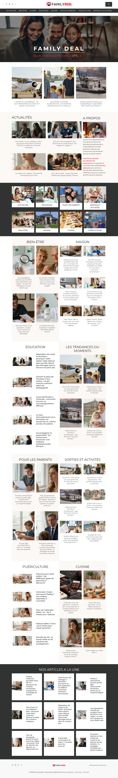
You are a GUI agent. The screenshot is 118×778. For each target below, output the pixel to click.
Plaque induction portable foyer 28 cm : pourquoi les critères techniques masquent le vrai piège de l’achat (71, 265)
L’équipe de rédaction (97, 765)
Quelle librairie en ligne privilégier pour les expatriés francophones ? (70, 539)
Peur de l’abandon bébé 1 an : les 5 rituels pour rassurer (45, 612)
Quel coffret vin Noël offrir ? (94, 652)
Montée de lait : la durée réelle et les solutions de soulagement (44, 640)
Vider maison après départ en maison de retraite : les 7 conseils (94, 322)
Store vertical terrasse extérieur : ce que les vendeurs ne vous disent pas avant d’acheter (71, 296)
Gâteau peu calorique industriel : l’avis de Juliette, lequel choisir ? (70, 654)
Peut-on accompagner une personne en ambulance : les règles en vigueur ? (64, 143)
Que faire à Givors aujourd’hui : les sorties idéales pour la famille (59, 104)
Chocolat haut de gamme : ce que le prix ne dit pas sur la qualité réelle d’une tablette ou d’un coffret (70, 608)
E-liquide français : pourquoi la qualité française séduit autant (47, 329)
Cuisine (71, 230)
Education (47, 205)
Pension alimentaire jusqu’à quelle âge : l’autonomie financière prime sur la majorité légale (23, 500)
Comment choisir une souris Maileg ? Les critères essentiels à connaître (45, 596)
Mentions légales (66, 772)
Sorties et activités (95, 206)
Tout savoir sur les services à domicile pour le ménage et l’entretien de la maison (94, 296)
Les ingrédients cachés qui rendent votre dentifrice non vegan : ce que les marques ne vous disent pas (23, 283)
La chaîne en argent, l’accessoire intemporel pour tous (28, 174)
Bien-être (23, 230)
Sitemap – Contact (82, 772)
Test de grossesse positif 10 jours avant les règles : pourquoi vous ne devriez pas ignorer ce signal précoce (47, 501)
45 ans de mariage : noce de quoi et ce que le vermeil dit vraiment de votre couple (47, 282)
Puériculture (95, 230)
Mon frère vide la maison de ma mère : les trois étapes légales (70, 322)
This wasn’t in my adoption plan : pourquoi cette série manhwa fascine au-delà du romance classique (28, 144)
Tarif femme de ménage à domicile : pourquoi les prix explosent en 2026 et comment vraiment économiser (94, 266)
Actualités (23, 205)
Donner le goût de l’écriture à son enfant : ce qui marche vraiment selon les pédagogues (44, 382)
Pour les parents (71, 205)
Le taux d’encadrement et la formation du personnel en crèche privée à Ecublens (45, 419)
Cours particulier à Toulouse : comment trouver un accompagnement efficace (45, 401)
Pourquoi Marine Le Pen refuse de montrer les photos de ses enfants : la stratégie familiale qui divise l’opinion (47, 548)
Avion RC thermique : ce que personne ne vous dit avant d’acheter (27, 104)
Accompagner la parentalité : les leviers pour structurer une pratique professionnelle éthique (44, 439)
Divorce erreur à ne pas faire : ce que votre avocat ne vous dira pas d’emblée (24, 330)
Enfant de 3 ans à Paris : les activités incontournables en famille (94, 434)
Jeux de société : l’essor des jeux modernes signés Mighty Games (64, 174)
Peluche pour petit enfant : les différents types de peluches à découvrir (45, 578)
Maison (47, 230)
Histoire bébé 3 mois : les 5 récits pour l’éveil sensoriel (45, 625)
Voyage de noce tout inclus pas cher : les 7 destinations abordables (94, 538)
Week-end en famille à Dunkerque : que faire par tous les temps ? (91, 104)
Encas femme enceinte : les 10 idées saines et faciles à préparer (94, 606)
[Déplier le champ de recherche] (108, 4)
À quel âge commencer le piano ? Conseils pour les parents (23, 546)
